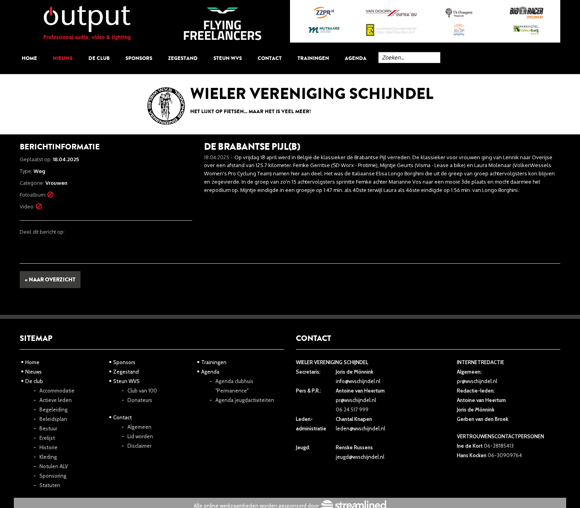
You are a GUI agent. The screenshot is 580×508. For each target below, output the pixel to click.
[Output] (87, 22)
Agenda (356, 58)
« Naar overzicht (50, 279)
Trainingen (313, 58)
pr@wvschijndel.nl (356, 400)
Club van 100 (142, 390)
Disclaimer (139, 446)
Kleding (48, 457)
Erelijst (47, 438)
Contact (270, 58)
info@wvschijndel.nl (358, 381)
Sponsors (138, 58)
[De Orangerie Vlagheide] (459, 12)
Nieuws (63, 58)
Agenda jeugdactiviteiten (244, 400)
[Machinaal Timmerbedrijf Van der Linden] (391, 30)
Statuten (49, 485)
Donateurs (139, 400)
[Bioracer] (526, 12)
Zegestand (183, 58)
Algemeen (139, 427)
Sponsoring (52, 476)
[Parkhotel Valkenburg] (526, 30)
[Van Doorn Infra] (391, 13)
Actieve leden (55, 400)
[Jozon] (459, 30)
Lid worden (140, 436)
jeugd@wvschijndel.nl (360, 457)
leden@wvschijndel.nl (360, 428)
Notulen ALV (53, 466)
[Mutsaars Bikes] (323, 30)
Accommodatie (57, 390)
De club (99, 58)
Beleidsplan (53, 419)
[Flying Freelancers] (222, 23)
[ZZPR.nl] (323, 12)
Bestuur (48, 428)
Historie (48, 447)
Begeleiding (53, 409)
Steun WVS (227, 58)
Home (29, 58)
